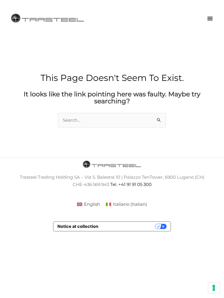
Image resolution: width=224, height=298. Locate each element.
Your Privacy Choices (129, 226)
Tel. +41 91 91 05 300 (131, 184)
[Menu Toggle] (210, 18)
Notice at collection (77, 226)
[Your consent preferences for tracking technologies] (213, 287)
